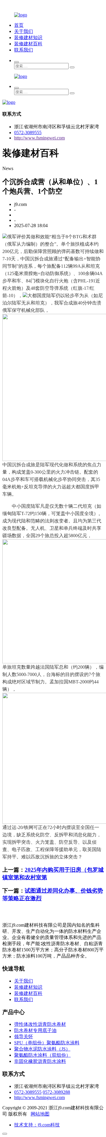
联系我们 (23, 49)
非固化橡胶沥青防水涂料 (40, 1061)
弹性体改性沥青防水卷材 (40, 1024)
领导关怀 (23, 1036)
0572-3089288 (56, 1092)
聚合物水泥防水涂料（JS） (42, 1048)
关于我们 (23, 31)
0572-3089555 (28, 132)
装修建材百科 (28, 43)
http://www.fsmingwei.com (39, 137)
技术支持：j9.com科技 (37, 1124)
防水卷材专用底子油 (35, 1030)
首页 (19, 25)
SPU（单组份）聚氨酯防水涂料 (47, 1042)
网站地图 (40, 1113)
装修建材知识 (28, 37)
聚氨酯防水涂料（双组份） (42, 1055)
